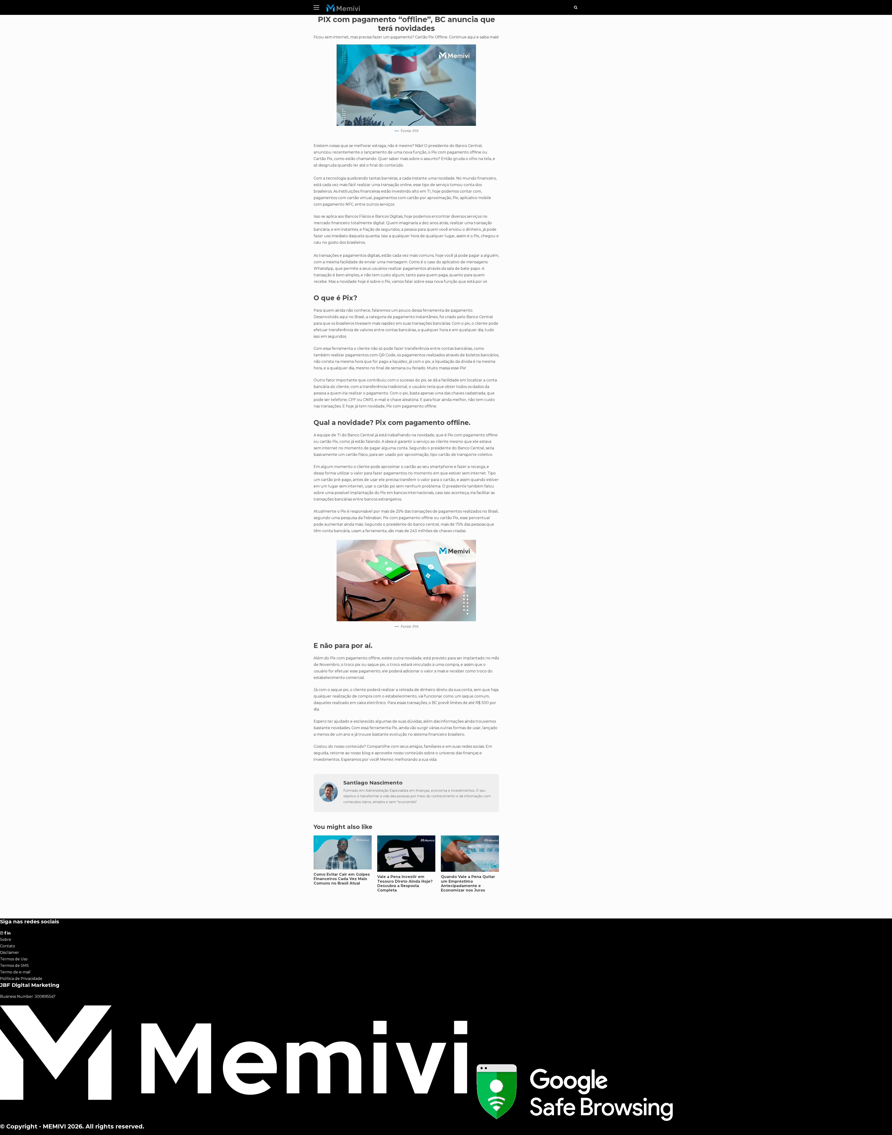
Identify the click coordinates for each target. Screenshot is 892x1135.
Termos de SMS (14, 965)
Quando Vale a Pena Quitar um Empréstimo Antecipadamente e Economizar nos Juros (468, 883)
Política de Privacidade (21, 978)
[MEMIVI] (343, 9)
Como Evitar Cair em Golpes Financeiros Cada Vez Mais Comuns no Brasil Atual (342, 878)
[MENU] (316, 7)
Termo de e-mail (15, 972)
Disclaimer (9, 952)
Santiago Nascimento (373, 782)
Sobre (5, 939)
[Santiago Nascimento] (328, 800)
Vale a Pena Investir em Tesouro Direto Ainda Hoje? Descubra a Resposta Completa (405, 883)
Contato (7, 946)
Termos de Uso (14, 959)
